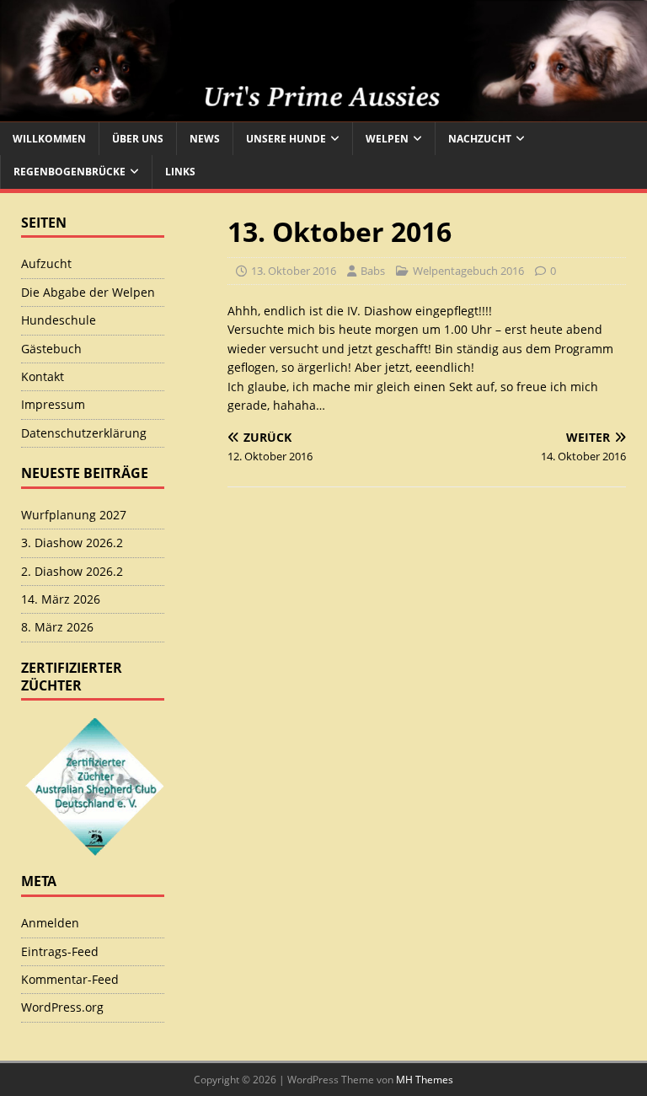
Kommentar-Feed (70, 979)
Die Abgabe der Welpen (88, 292)
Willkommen (49, 139)
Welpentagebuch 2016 (468, 270)
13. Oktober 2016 (293, 270)
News (205, 139)
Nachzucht (479, 139)
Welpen (387, 139)
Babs (373, 270)
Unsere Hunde (286, 139)
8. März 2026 (57, 627)
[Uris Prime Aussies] (323, 113)
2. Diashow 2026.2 (72, 571)
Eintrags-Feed (60, 951)
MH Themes (424, 1079)
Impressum (53, 404)
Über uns (137, 139)
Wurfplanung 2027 (73, 515)
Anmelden (50, 923)
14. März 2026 (60, 599)
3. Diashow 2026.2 (72, 543)
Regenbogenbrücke (69, 171)
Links (180, 171)
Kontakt (42, 376)
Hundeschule (58, 320)
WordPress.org (62, 1007)
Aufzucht (46, 263)
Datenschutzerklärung (84, 433)
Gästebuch (51, 349)
